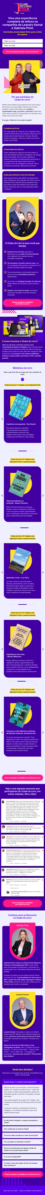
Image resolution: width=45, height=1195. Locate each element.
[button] (2, 419)
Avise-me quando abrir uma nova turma (22, 52)
